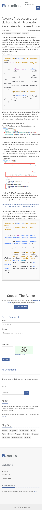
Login (27, 2)
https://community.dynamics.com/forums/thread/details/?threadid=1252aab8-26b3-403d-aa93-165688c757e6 (20, 205)
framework (24, 431)
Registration (29, 4)
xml (33, 431)
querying (14, 431)
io (5, 434)
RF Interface (7, 33)
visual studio (18, 437)
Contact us (6, 475)
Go (27, 393)
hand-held (25, 33)
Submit (5, 359)
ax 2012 (7, 437)
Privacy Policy (7, 478)
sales (19, 434)
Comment (5, 329)
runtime (35, 434)
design (27, 434)
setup (28, 437)
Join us (4, 416)
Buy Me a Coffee (21, 307)
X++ (11, 434)
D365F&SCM (16, 33)
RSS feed (6, 471)
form (5, 431)
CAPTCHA (5, 344)
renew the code (20, 355)
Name (4, 321)
